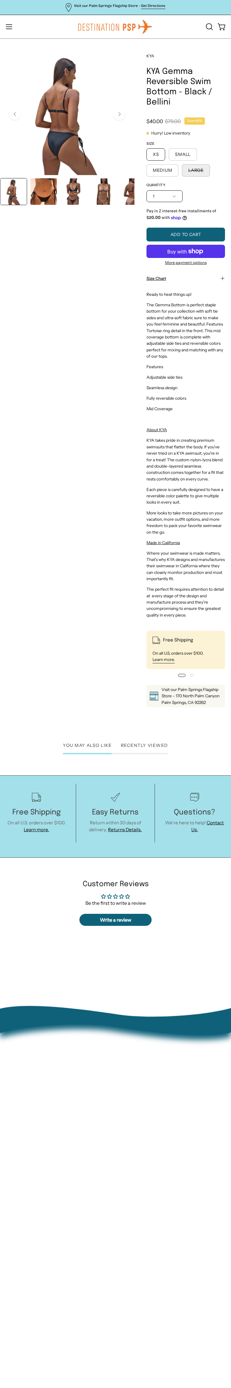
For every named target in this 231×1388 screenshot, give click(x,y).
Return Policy (136, 1087)
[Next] (119, 114)
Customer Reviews (142, 1134)
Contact (130, 1078)
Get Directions (153, 6)
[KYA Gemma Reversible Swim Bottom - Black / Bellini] (13, 191)
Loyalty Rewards (139, 1125)
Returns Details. (125, 829)
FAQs (127, 1116)
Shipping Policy (138, 1106)
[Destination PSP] (115, 27)
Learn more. (163, 659)
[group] (115, 7)
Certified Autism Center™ (149, 1144)
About (128, 1068)
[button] (209, 27)
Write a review (115, 920)
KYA (150, 55)
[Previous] (15, 114)
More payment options (185, 262)
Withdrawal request (143, 1097)
